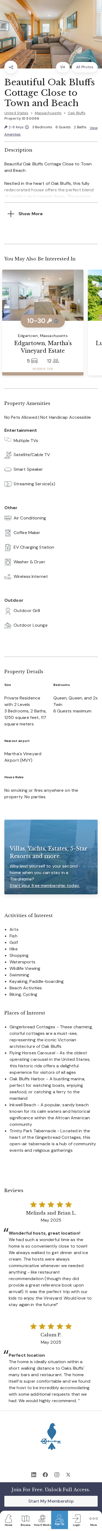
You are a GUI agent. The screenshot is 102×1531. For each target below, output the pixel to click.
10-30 (42, 321)
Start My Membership (50, 1501)
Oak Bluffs (76, 113)
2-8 (19, 127)
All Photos (84, 67)
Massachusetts (48, 113)
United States (16, 113)
